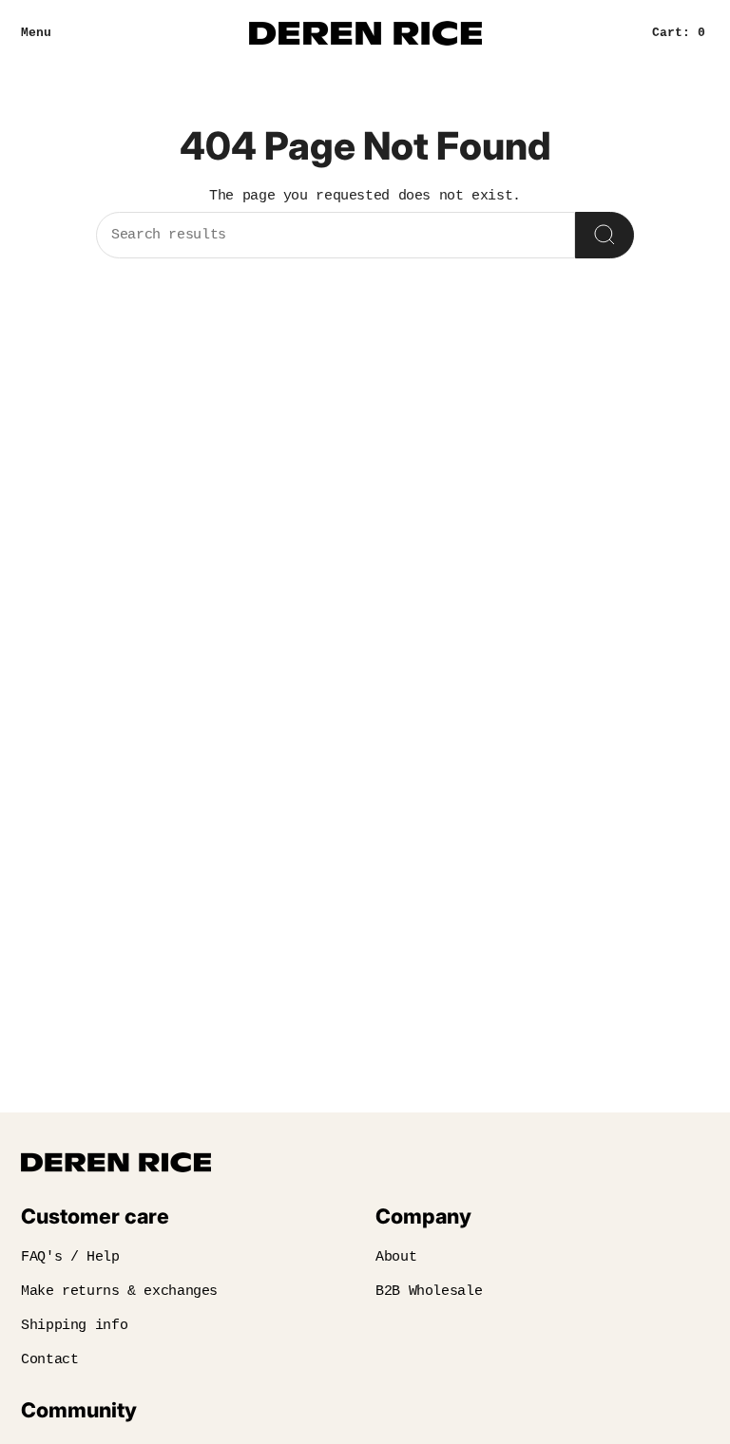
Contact (49, 1360)
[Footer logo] (116, 1162)
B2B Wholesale (428, 1291)
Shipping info (74, 1326)
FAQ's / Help (70, 1257)
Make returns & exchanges (119, 1291)
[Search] (604, 235)
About (395, 1257)
